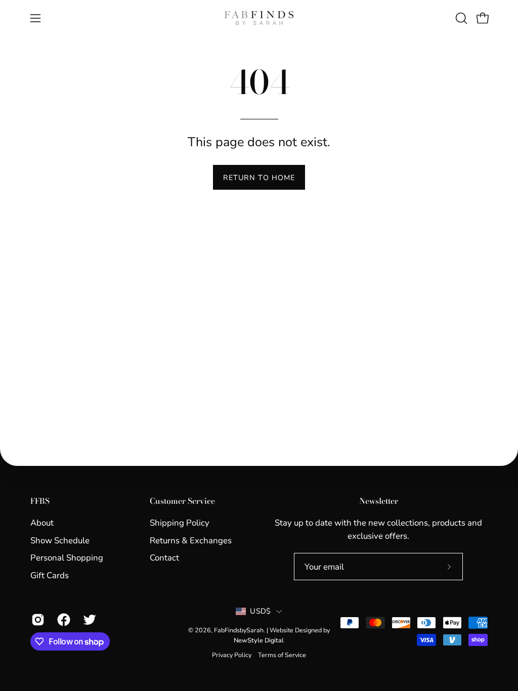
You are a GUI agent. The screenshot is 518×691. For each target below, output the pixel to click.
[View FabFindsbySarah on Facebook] (62, 619)
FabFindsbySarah (239, 630)
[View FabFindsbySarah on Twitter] (88, 619)
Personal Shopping (66, 558)
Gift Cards (49, 575)
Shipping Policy (179, 523)
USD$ (260, 611)
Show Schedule (60, 540)
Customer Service (182, 501)
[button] (460, 18)
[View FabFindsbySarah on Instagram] (36, 619)
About (42, 523)
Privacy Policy (231, 655)
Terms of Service (282, 655)
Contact (164, 558)
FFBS (40, 501)
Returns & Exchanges (191, 540)
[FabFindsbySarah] (259, 18)
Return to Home (259, 177)
